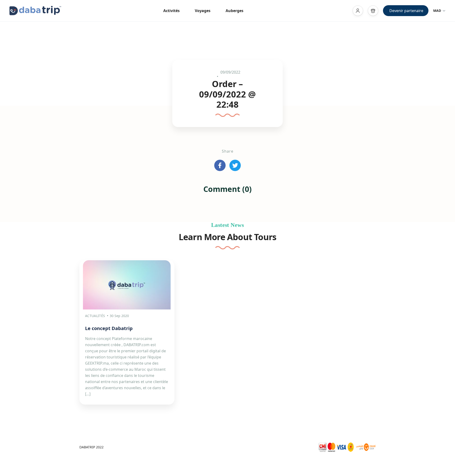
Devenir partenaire (406, 10)
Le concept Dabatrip (109, 328)
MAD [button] (437, 10)
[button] (373, 10)
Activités (171, 10)
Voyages (202, 10)
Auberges (234, 10)
